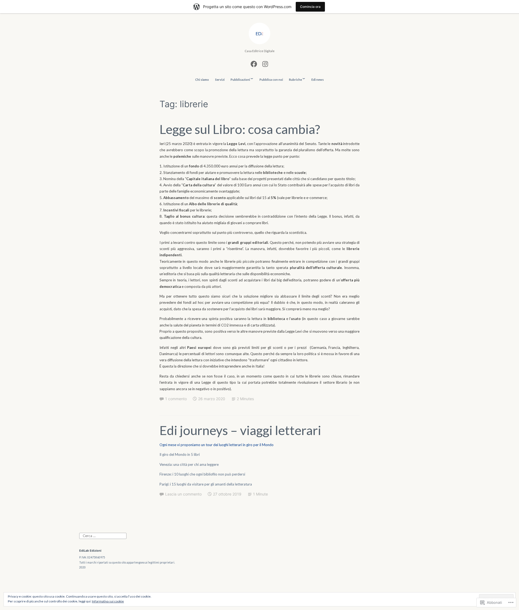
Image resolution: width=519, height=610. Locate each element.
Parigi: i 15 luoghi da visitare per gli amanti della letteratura (205, 484)
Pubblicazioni (240, 79)
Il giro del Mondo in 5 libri (179, 454)
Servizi (220, 79)
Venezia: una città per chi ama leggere (189, 464)
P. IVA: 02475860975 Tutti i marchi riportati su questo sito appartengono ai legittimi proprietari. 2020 (127, 562)
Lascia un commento (183, 494)
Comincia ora (310, 7)
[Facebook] (253, 63)
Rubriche (295, 79)
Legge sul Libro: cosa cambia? (239, 129)
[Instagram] (265, 63)
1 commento (176, 398)
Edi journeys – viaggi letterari (240, 430)
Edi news (317, 79)
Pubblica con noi (271, 79)
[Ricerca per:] (102, 535)
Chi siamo (202, 79)
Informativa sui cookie (108, 601)
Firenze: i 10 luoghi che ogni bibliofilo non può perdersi (202, 474)
